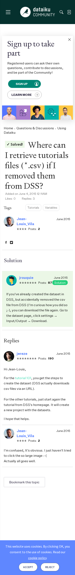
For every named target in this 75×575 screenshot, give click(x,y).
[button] (69, 39)
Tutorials (33, 207)
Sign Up (21, 83)
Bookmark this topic (24, 482)
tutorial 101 (23, 378)
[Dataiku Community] (37, 12)
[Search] (61, 12)
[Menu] (8, 12)
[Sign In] (69, 12)
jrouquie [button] (26, 278)
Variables (51, 207)
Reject (50, 567)
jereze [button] (22, 354)
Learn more (21, 94)
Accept (28, 567)
